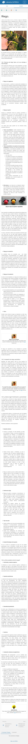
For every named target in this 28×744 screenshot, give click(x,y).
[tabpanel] (14, 736)
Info (7, 6)
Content (21, 6)
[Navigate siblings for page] (14, 10)
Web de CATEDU (14, 741)
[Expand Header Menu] (24, 2)
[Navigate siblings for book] (4, 10)
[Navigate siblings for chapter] (9, 10)
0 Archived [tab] (14, 732)
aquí (25, 341)
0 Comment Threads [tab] (6, 732)
